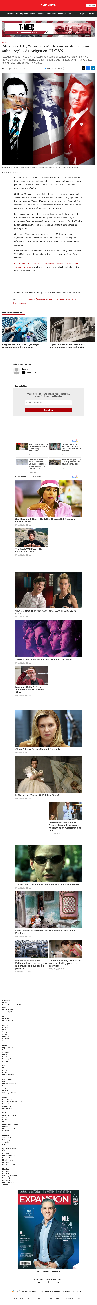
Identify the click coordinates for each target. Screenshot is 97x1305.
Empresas (24, 14)
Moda (4, 1054)
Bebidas (5, 1173)
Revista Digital (91, 5)
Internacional (51, 14)
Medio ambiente (9, 1115)
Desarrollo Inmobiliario (12, 1101)
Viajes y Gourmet (9, 1059)
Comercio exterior (20, 303)
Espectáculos (8, 1048)
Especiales (7, 1144)
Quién (4, 1045)
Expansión (6, 1000)
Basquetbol (7, 1158)
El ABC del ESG (8, 1128)
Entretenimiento (9, 1084)
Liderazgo (6, 1140)
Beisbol (5, 1153)
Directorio (77, 1299)
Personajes (7, 1178)
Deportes (6, 1086)
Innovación (7, 1126)
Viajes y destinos (9, 1176)
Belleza (5, 1057)
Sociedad (6, 1041)
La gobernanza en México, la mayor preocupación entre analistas (21, 345)
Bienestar (6, 1180)
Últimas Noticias (12, 14)
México (5, 1030)
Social (5, 1117)
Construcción (8, 1099)
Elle (3, 1065)
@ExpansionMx (16, 172)
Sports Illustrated (9, 1148)
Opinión (5, 1039)
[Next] (92, 328)
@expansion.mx (48, 1282)
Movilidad (6, 1122)
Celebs (5, 1072)
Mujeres (83, 14)
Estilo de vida (8, 1074)
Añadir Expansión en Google (54, 68)
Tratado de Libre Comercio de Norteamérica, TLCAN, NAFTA (56, 300)
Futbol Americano (9, 1155)
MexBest (5, 1169)
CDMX (4, 1034)
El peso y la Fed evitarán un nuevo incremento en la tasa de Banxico (67, 345)
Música (5, 1090)
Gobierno (6, 1027)
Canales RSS (65, 1299)
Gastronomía (7, 1171)
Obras (70, 14)
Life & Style (7, 1079)
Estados (5, 1036)
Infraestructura (8, 1104)
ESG (76, 14)
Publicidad (18, 1299)
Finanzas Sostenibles (11, 1124)
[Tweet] (83, 68)
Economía (40, 14)
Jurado (5, 1185)
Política (32, 14)
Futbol (5, 1151)
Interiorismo (7, 1108)
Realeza (5, 1050)
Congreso (6, 1032)
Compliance (30, 1299)
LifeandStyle (7, 1021)
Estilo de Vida (8, 1182)
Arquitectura (7, 1106)
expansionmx (45, 1283)
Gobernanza (7, 1119)
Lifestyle (6, 1162)
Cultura (5, 1061)
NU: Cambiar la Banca (48, 1271)
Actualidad (6, 1137)
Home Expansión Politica (12, 1005)
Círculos (5, 1052)
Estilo (4, 1081)
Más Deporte (7, 1160)
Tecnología (62, 14)
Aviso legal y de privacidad (47, 1299)
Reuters (25, 369)
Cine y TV (6, 1088)
